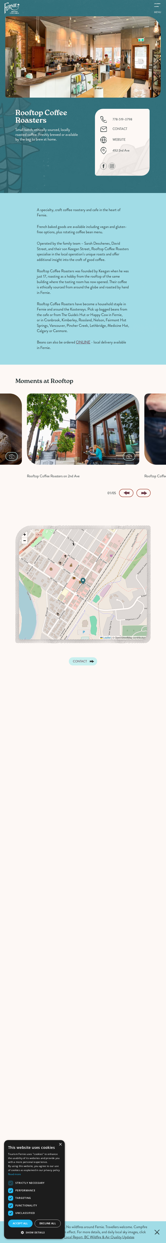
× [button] (60, 1144)
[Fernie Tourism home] (11, 8)
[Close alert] (157, 1232)
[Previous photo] (126, 493)
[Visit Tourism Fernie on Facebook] (103, 166)
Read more (14, 1174)
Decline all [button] (47, 1223)
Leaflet (107, 637)
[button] (83, 581)
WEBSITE (119, 140)
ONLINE (83, 342)
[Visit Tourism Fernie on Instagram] (112, 166)
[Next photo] (143, 493)
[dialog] (34, 1189)
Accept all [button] (20, 1223)
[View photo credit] (11, 456)
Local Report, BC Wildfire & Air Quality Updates (99, 1237)
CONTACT (120, 129)
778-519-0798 (122, 119)
